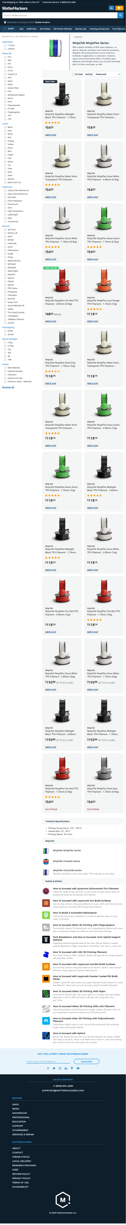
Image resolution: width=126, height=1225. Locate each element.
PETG (10, 67)
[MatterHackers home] (15, 9)
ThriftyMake (13, 316)
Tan (9, 165)
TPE (9, 119)
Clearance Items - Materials (20, 381)
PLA (9, 57)
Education (19, 1121)
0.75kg (11, 346)
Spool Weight (9, 339)
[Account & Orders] (111, 8)
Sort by (88, 74)
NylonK (11, 281)
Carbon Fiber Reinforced (18, 190)
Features (7, 187)
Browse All (8, 387)
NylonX (11, 285)
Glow (10, 208)
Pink (10, 158)
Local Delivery (21, 1161)
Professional (21, 1117)
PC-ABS (11, 108)
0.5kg (10, 342)
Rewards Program (24, 1165)
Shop (15, 1104)
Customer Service (50, 2)
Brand (5, 226)
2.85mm (11, 49)
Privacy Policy (21, 1178)
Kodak (10, 254)
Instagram (60, 1068)
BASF (10, 236)
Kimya (10, 257)
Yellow (11, 144)
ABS (9, 60)
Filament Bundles (15, 371)
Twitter (54, 1068)
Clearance (12, 374)
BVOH (10, 98)
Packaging (8, 327)
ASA (9, 77)
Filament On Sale (15, 378)
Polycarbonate (14, 105)
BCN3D (11, 240)
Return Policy (21, 1174)
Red (9, 137)
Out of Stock (51, 809)
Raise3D (11, 299)
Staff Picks (32, 29)
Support (17, 1126)
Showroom (19, 1113)
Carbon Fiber (13, 88)
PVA (9, 91)
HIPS (10, 102)
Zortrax (11, 323)
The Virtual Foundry (16, 312)
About (16, 1148)
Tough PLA (12, 74)
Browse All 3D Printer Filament (20, 37)
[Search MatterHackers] (120, 15)
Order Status (20, 1156)
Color (5, 123)
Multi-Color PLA (14, 182)
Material (7, 53)
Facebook (48, 1068)
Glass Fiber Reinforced (17, 194)
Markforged (13, 271)
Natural (11, 179)
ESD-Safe (12, 197)
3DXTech (12, 229)
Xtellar (10, 309)
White (10, 134)
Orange (11, 141)
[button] (63, 22)
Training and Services (99, 29)
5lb (9, 356)
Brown (10, 161)
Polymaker (12, 295)
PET (9, 64)
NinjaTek (78, 37)
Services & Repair (23, 1134)
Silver (10, 175)
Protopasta (12, 292)
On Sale (79, 74)
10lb (9, 359)
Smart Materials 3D (16, 305)
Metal (10, 84)
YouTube (78, 1068)
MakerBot (12, 267)
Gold (10, 172)
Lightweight (13, 214)
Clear (10, 168)
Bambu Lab (80, 29)
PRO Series (12, 288)
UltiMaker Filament (16, 319)
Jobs (15, 1169)
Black (10, 127)
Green (10, 148)
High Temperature (15, 211)
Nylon (10, 81)
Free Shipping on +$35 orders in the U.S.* (21, 2)
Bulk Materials (14, 368)
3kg (9, 353)
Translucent (13, 221)
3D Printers (45, 29)
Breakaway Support (16, 95)
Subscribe (86, 1061)
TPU (9, 115)
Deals (5, 364)
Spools (11, 334)
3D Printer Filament (63, 29)
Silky (10, 218)
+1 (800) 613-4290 (67, 2)
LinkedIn (66, 1068)
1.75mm (11, 45)
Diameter (7, 42)
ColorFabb (12, 243)
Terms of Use (20, 1182)
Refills (10, 331)
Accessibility (20, 1186)
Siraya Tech (13, 302)
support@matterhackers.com (63, 1090)
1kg (9, 349)
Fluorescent (13, 204)
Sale (21, 29)
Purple (10, 155)
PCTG (10, 71)
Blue (10, 151)
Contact (17, 1152)
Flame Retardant (15, 201)
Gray (10, 130)
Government (20, 1130)
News (15, 1108)
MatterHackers (14, 261)
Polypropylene (14, 112)
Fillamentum (13, 250)
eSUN (10, 247)
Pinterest (72, 1068)
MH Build (12, 264)
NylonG (11, 278)
